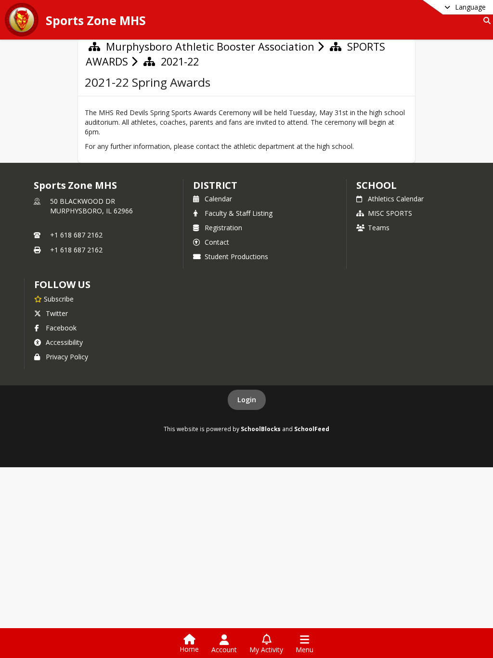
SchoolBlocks (261, 429)
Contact (217, 242)
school (376, 185)
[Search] (485, 20)
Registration (223, 227)
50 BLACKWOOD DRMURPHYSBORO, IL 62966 (91, 206)
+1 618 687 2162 (76, 234)
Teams (378, 227)
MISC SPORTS (390, 213)
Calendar (218, 198)
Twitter (57, 313)
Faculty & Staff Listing (238, 213)
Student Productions (236, 256)
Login (246, 399)
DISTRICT (215, 185)
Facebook (61, 327)
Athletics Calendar (396, 198)
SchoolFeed (311, 429)
